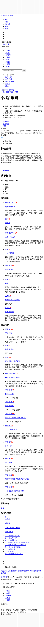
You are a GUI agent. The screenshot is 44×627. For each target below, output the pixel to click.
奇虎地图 (31, 571)
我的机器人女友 (14, 554)
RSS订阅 (4, 571)
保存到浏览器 (8, 92)
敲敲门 (10, 551)
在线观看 (5, 122)
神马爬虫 (17, 571)
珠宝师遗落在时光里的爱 (17, 542)
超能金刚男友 (10, 207)
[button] (8, 141)
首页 (7, 20)
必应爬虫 (4, 573)
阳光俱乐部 (12, 536)
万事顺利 (11, 538)
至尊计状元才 (10, 237)
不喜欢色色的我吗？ (13, 377)
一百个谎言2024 (13, 547)
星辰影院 (4, 16)
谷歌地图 (38, 571)
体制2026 (11, 540)
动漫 (7, 26)
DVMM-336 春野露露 (15, 545)
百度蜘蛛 (10, 571)
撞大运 (10, 549)
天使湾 (7, 223)
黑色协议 (8, 462)
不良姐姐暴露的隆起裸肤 (14, 491)
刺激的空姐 (9, 406)
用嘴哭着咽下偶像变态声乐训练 (17, 479)
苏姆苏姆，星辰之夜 (13, 361)
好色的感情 (9, 312)
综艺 (7, 29)
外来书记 (8, 446)
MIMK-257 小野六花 (12, 300)
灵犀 (7, 283)
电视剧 (7, 24)
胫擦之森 (8, 333)
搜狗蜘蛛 (24, 571)
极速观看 (5, 124)
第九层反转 (9, 349)
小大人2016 (9, 253)
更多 (3, 508)
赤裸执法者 (9, 269)
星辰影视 (11, 16)
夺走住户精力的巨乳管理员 (15, 418)
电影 (7, 22)
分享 (15, 92)
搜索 (24, 70)
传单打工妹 (9, 394)
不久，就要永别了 (12, 430)
